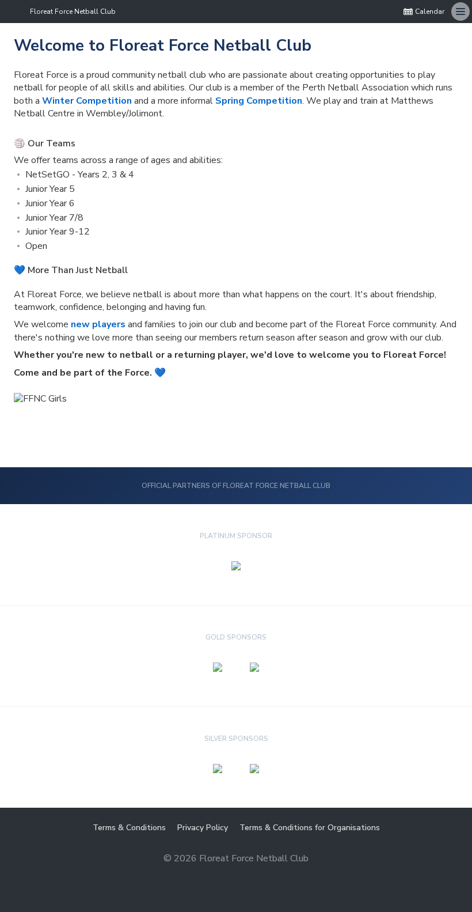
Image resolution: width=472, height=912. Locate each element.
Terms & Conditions (129, 827)
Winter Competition (87, 100)
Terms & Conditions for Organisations (309, 827)
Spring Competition (258, 100)
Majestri (236, 876)
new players (98, 324)
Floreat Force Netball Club (73, 11)
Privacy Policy (202, 827)
